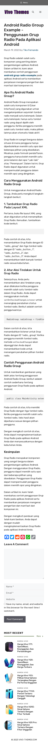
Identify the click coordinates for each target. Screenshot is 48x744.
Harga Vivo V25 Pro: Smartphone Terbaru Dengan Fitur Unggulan (27, 726)
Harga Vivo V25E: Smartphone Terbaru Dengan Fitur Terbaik (25, 710)
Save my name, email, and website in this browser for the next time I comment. (23, 607)
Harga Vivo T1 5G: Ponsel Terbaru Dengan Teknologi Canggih (26, 695)
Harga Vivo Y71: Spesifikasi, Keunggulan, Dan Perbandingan (25, 648)
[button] (33, 12)
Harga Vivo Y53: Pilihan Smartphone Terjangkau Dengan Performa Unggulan (27, 679)
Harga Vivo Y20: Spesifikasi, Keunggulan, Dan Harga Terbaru (25, 663)
